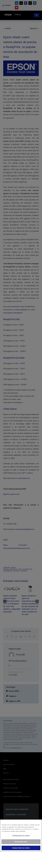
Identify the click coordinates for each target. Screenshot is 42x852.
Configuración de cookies (21, 835)
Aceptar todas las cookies (21, 848)
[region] (21, 835)
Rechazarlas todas (21, 842)
